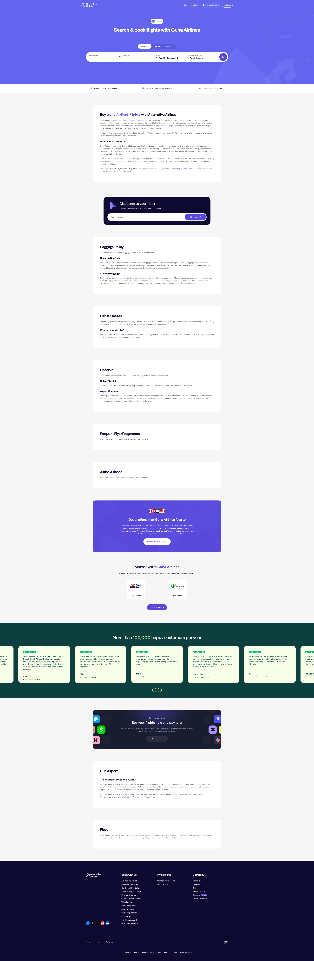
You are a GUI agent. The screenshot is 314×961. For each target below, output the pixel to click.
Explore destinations (155, 541)
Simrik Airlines (123, 797)
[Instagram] (103, 924)
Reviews (196, 884)
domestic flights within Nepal (180, 169)
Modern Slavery (200, 898)
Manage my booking (166, 881)
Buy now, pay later (129, 884)
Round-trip (144, 46)
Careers (196, 895)
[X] (93, 924)
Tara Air (139, 797)
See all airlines (155, 607)
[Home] (89, 5)
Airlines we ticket (129, 881)
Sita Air (132, 797)
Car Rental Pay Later (130, 888)
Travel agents (127, 902)
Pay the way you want (131, 891)
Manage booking (212, 5)
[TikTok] (98, 924)
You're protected (128, 895)
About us (197, 881)
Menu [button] (228, 5)
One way (157, 46)
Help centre (162, 884)
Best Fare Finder (128, 905)
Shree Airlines (111, 797)
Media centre (199, 891)
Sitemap (109, 942)
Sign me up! (195, 217)
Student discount (129, 920)
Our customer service (131, 898)
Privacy (89, 942)
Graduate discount (129, 923)
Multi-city (170, 46)
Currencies (126, 916)
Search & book (128, 909)
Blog (194, 888)
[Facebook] (88, 924)
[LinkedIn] (107, 924)
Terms (99, 942)
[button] (185, 5)
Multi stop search (129, 912)
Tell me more (155, 739)
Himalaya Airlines (179, 794)
